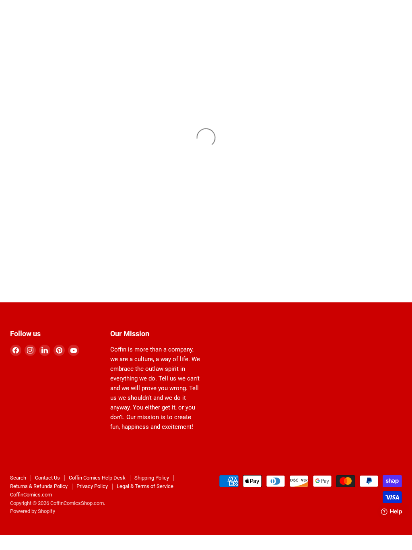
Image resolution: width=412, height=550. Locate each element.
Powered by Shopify (32, 511)
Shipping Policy (151, 478)
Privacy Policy (92, 486)
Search (18, 478)
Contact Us (47, 478)
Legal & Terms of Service (145, 486)
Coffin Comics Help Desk (97, 478)
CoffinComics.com (31, 495)
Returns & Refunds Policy (39, 486)
